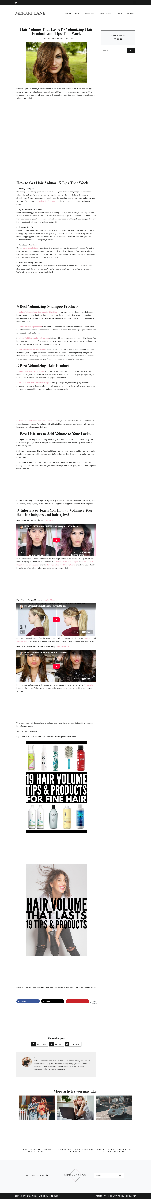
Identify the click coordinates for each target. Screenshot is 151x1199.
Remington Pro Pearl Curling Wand (61, 565)
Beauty (78, 13)
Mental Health (105, 13)
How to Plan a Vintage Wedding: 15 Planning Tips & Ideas (114, 1151)
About (68, 13)
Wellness (90, 13)
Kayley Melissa (50, 600)
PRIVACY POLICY (117, 1196)
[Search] (131, 50)
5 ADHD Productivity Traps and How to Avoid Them (75, 1151)
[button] (134, 2)
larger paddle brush (31, 248)
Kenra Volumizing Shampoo (30, 326)
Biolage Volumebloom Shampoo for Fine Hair (37, 312)
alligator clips (21, 641)
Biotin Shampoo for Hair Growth (32, 349)
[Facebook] (121, 39)
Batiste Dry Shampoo (47, 201)
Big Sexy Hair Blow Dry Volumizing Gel (34, 383)
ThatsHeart (50, 520)
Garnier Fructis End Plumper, (67, 562)
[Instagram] (115, 39)
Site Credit (55, 1196)
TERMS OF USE (102, 1196)
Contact (131, 13)
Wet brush (88, 638)
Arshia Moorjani (62, 646)
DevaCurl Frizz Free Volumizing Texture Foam (37, 421)
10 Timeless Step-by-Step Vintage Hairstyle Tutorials (37, 1151)
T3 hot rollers (89, 685)
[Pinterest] (16, 3)
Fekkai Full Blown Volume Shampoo (33, 338)
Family (120, 13)
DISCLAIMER (131, 1196)
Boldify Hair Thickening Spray (31, 371)
